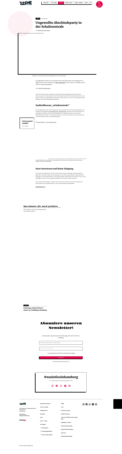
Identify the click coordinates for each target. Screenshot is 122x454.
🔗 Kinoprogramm (44, 427)
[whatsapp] (61, 386)
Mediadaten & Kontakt (66, 422)
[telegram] (65, 386)
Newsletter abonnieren (45, 403)
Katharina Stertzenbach (44, 30)
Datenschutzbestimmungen (67, 429)
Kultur (38, 18)
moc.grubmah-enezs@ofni (24, 415)
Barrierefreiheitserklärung (66, 436)
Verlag (62, 403)
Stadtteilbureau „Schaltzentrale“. (58, 111)
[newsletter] (69, 386)
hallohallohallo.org (40, 186)
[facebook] (57, 386)
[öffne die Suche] (90, 3)
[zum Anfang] (117, 404)
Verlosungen (43, 424)
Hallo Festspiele (60, 82)
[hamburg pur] (22, 420)
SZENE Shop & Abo (65, 414)
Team (62, 407)
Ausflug (26, 305)
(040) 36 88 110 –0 (22, 414)
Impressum (63, 432)
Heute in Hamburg (44, 407)
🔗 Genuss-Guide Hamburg (46, 434)
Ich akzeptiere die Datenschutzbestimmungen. (61, 353)
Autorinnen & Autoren (65, 410)
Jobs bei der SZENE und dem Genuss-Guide (69, 418)
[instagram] (52, 386)
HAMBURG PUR (43, 410)
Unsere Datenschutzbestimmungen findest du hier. (61, 361)
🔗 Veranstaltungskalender (46, 431)
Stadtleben (42, 414)
